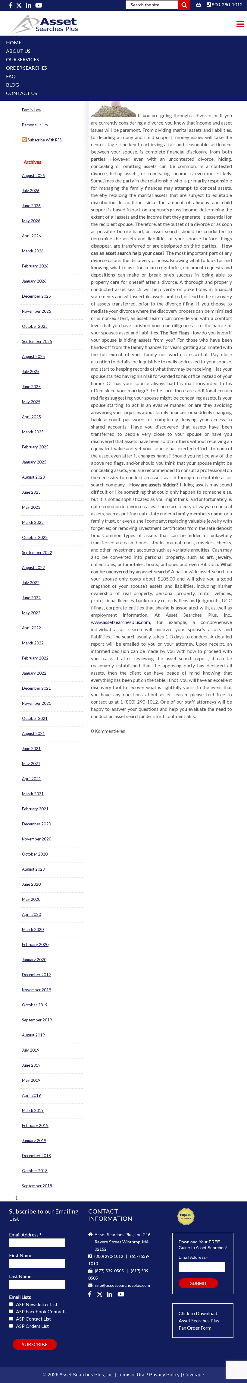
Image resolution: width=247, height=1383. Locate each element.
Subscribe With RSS (44, 140)
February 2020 (35, 944)
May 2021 (31, 763)
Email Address (25, 1234)
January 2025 (34, 462)
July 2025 (30, 371)
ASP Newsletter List (37, 1304)
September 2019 (37, 1019)
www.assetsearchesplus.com (120, 622)
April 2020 (31, 914)
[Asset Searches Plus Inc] (29, 5)
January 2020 (34, 959)
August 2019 (33, 1035)
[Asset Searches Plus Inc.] (110, 1294)
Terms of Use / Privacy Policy (148, 1374)
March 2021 (33, 793)
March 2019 (33, 1110)
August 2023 (33, 477)
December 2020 (36, 823)
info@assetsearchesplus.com (122, 1285)
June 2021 (31, 748)
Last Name (20, 1276)
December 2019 (36, 974)
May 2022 (31, 612)
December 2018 (36, 1155)
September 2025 (37, 341)
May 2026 (31, 220)
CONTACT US (21, 93)
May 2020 (31, 899)
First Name (20, 1255)
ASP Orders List (32, 1326)
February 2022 (35, 658)
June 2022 (31, 597)
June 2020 (31, 884)
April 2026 (31, 235)
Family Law (31, 109)
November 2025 (36, 311)
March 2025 (33, 431)
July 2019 (30, 1050)
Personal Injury (35, 124)
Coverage (193, 1374)
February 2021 (35, 808)
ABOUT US (18, 51)
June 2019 (31, 1065)
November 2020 (36, 839)
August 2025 (33, 356)
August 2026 (33, 175)
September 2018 (37, 1185)
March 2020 (33, 929)
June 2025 (31, 386)
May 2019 (31, 1080)
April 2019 (31, 1095)
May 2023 (31, 507)
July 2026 (30, 190)
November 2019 (36, 989)
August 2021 (33, 733)
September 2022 (37, 552)
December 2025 (36, 296)
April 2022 (31, 627)
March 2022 (33, 643)
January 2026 (34, 281)
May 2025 (31, 401)
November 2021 (36, 703)
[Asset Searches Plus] (11, 5)
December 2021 (36, 688)
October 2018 (35, 1170)
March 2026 (33, 250)
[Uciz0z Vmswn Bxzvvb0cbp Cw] (38, 5)
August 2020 (33, 869)
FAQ (11, 76)
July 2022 (30, 582)
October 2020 (35, 854)
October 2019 (35, 1004)
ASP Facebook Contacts (41, 1311)
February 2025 (35, 447)
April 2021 (31, 778)
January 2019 (34, 1140)
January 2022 (34, 673)
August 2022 (33, 567)
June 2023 (31, 492)
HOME (13, 42)
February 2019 (35, 1125)
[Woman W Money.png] (113, 115)
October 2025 (35, 326)
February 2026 (35, 266)
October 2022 (35, 537)
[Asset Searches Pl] (19, 5)
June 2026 (31, 205)
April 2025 (31, 416)
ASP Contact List (33, 1318)
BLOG (12, 84)
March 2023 (33, 522)
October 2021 (35, 718)
